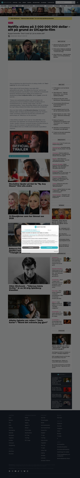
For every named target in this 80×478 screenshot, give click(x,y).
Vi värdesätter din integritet (31, 230)
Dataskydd (56, 251)
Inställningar (30, 247)
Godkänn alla (49, 247)
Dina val (49, 230)
